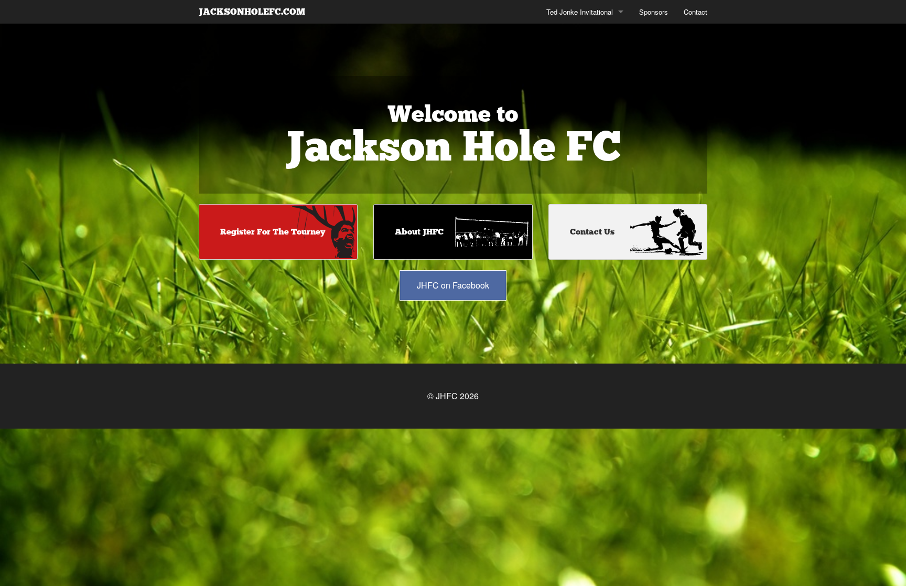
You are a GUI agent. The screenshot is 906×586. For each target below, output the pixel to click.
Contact (695, 12)
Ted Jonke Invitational (579, 12)
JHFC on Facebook (453, 285)
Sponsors (653, 12)
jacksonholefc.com (252, 11)
